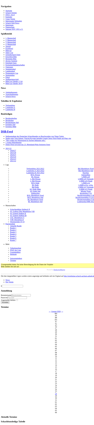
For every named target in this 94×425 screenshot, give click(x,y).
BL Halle (35, 185)
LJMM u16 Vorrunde (86, 179)
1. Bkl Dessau (35, 179)
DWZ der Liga (15, 250)
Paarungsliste (10, 224)
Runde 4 (13, 234)
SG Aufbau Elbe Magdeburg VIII (22, 211)
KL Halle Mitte (35, 189)
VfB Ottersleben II (17, 220)
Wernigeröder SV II (17, 222)
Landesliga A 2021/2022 (35, 171)
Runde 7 (13, 240)
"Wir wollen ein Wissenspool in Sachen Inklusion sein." (26, 140)
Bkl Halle (35, 187)
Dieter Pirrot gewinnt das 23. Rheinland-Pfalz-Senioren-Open (28, 145)
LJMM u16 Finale (85, 181)
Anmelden (5, 302)
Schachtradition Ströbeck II (20, 209)
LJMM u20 (86, 177)
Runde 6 (13, 238)
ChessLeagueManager (59, 269)
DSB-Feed (7, 131)
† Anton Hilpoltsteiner (14, 142)
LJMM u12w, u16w (86, 185)
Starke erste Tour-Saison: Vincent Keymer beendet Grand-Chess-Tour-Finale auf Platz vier (38, 138)
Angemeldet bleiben (8, 300)
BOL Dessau (35, 175)
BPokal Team (86, 191)
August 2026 (56, 311)
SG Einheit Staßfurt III (18, 216)
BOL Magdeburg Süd (35, 197)
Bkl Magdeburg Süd (85, 171)
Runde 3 (13, 232)
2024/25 (13, 155)
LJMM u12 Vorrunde (86, 187)
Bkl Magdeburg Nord (86, 169)
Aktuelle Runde (16, 226)
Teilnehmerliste (15, 248)
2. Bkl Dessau (35, 181)
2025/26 (13, 153)
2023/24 (13, 157)
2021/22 (8, 148)
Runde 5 (13, 236)
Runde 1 (13, 228)
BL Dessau (35, 177)
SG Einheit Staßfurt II (18, 214)
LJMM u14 (86, 183)
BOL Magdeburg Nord (35, 195)
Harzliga (86, 173)
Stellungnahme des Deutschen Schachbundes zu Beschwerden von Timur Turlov (35, 136)
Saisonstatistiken (16, 258)
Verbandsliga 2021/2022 (35, 169)
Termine (13, 260)
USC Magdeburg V (17, 218)
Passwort (4, 298)
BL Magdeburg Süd (35, 202)
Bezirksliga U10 (86, 193)
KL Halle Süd (35, 191)
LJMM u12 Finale (85, 189)
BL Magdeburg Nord (35, 200)
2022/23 (13, 159)
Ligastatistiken (15, 252)
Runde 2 (13, 230)
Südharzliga (35, 193)
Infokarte (13, 254)
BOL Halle (35, 183)
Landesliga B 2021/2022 (35, 173)
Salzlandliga (85, 175)
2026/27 (13, 151)
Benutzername (6, 295)
